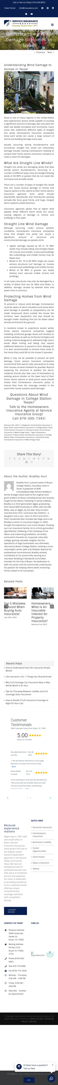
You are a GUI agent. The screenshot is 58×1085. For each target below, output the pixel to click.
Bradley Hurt (38, 476)
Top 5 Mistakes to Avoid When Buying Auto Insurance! (14, 609)
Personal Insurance (42, 827)
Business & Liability (42, 842)
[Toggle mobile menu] (52, 24)
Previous (40, 52)
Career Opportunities (39, 850)
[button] (6, 607)
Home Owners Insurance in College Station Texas (33, 428)
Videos (36, 868)
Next (49, 52)
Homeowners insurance (29, 133)
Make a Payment (41, 863)
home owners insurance (29, 154)
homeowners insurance (28, 231)
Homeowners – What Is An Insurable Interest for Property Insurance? (42, 612)
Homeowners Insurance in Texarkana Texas (32, 437)
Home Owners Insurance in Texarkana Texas (21, 430)
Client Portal (39, 857)
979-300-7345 (32, 418)
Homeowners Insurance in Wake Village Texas (22, 440)
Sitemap (32, 1021)
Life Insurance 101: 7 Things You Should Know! (29, 676)
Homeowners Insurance (39, 835)
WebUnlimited (37, 1019)
